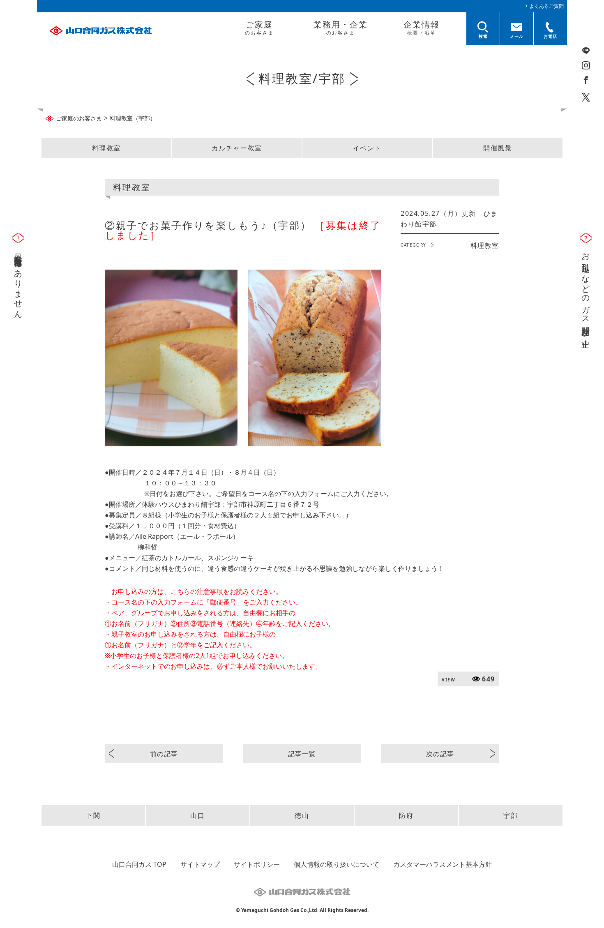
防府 (406, 815)
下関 (93, 815)
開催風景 (497, 147)
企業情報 (421, 27)
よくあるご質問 (546, 5)
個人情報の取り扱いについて (336, 864)
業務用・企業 (341, 27)
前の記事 (164, 753)
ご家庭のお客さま (79, 118)
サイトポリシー (257, 864)
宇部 (510, 815)
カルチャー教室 (237, 147)
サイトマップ (200, 864)
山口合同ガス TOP (139, 864)
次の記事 (440, 753)
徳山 (302, 815)
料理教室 (106, 147)
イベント (367, 147)
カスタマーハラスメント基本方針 (442, 864)
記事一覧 (302, 753)
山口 (197, 815)
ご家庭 (259, 27)
